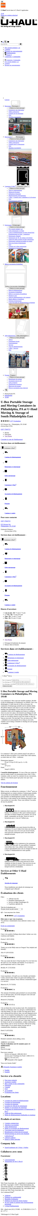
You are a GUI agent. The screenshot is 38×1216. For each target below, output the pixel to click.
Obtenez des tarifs (7, 686)
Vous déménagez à (9, 684)
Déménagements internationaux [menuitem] (17, 195)
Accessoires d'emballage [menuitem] (15, 292)
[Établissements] (8, 42)
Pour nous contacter (11, 1080)
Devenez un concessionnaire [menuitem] (13, 51)
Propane (12, 375)
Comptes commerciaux (12, 1123)
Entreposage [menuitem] (8, 225)
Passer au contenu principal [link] (9, 15)
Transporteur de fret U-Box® (14, 1161)
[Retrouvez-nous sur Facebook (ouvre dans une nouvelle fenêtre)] (6, 1166)
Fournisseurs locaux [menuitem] (14, 341)
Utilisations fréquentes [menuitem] (15, 194)
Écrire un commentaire (8, 926)
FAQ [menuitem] (10, 115)
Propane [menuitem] (7, 375)
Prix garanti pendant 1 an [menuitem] (12, 48)
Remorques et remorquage (12, 467)
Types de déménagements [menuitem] (16, 346)
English (7, 1070)
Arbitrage (8, 1195)
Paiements (8, 1085)
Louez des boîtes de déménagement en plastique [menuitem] (22, 302)
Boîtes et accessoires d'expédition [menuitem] (18, 294)
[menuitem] (23, 141)
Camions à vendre (10, 513)
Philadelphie (8, 395)
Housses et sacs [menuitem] (13, 295)
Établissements (12, 1206)
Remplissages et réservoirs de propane (16, 1132)
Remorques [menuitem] (8, 106)
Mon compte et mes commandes (14, 1083)
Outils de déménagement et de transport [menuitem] (19, 297)
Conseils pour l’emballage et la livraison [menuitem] (22, 197)
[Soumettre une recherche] (20, 44)
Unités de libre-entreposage (13, 1113)
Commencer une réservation (16, 141)
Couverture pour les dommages (14, 1130)
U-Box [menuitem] (10, 186)
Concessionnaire (10, 1160)
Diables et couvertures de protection (16, 1107)
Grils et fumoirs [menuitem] (13, 382)
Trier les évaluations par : (8, 907)
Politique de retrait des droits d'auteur (16, 1201)
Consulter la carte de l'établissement (12, 439)
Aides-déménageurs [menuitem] (10, 335)
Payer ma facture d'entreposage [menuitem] (17, 243)
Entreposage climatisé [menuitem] (15, 236)
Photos (8, 436)
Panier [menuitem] (9, 55)
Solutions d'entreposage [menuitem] (15, 301)
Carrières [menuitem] (7, 49)
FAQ (6, 1089)
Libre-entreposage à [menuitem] (16, 231)
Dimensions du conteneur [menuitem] (16, 201)
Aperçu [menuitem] (11, 339)
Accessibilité (8, 1090)
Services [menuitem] (11, 345)
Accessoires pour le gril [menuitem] (15, 381)
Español (7, 1072)
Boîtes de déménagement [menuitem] (15, 290)
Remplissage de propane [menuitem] (15, 379)
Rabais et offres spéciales (12, 1139)
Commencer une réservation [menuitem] (16, 110)
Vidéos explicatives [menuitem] (14, 112)
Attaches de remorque (11, 883)
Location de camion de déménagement (16, 1100)
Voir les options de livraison (9, 783)
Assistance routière (10, 1082)
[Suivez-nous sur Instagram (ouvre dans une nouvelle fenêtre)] (6, 1169)
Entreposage (16, 225)
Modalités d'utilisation (11, 1199)
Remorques (15, 106)
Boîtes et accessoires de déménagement (17, 1128)
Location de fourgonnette (12, 1102)
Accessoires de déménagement (13, 494)
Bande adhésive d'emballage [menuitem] (16, 299)
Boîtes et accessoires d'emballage (15, 286)
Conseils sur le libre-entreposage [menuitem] (17, 246)
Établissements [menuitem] (10, 53)
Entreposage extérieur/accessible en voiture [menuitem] (20, 241)
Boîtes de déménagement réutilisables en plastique (20, 1115)
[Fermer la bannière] (2, 2)
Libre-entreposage (10, 475)
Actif (2, 13)
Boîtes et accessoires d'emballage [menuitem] (14, 264)
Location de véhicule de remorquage (16, 1106)
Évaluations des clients (12, 1092)
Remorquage (8, 137)
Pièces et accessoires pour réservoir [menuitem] (18, 388)
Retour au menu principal (17, 108)
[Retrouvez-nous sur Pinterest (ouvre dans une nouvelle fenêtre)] (6, 1172)
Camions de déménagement (13, 457)
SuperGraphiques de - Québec (16, 1147)
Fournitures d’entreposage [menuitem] (16, 248)
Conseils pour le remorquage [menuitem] (16, 144)
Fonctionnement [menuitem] (13, 343)
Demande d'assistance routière (12, 1067)
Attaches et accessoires (12, 1125)
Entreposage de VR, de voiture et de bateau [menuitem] (20, 238)
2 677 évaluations (15, 421)
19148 (7, 397)
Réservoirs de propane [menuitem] (15, 386)
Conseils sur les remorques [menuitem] (16, 113)
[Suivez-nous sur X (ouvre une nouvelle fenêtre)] (6, 1177)
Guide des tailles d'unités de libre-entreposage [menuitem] (21, 239)
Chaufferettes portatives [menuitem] (15, 384)
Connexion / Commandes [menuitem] (12, 56)
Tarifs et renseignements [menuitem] (15, 190)
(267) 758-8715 (5, 429)
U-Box (22, 186)
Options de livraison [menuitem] (14, 192)
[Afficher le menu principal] (2, 17)
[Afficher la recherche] (5, 42)
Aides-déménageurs (22, 335)
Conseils (7, 1087)
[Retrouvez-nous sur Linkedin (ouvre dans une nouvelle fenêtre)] (6, 1174)
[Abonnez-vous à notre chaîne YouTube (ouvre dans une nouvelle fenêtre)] (6, 1180)
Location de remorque (11, 1104)
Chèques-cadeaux (10, 1137)
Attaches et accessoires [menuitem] (15, 117)
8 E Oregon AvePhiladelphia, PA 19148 (8, 525)
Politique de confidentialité (13, 1197)
